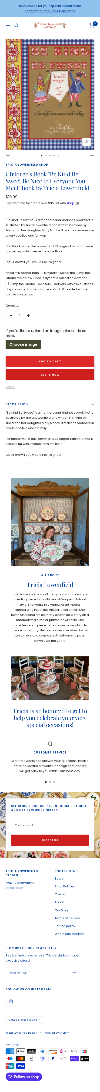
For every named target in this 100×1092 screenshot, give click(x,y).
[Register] (75, 972)
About (59, 902)
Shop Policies (65, 886)
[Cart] (92, 25)
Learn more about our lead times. (50, 11)
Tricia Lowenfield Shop (27, 165)
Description (17, 404)
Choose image (23, 344)
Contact (61, 894)
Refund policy (65, 926)
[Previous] (8, 155)
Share (10, 387)
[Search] (16, 25)
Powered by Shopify (56, 1033)
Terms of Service (67, 918)
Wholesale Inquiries (69, 934)
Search (60, 878)
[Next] (92, 155)
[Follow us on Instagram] (11, 1001)
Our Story (62, 910)
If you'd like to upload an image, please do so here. (46, 333)
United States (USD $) (23, 1020)
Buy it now (50, 375)
